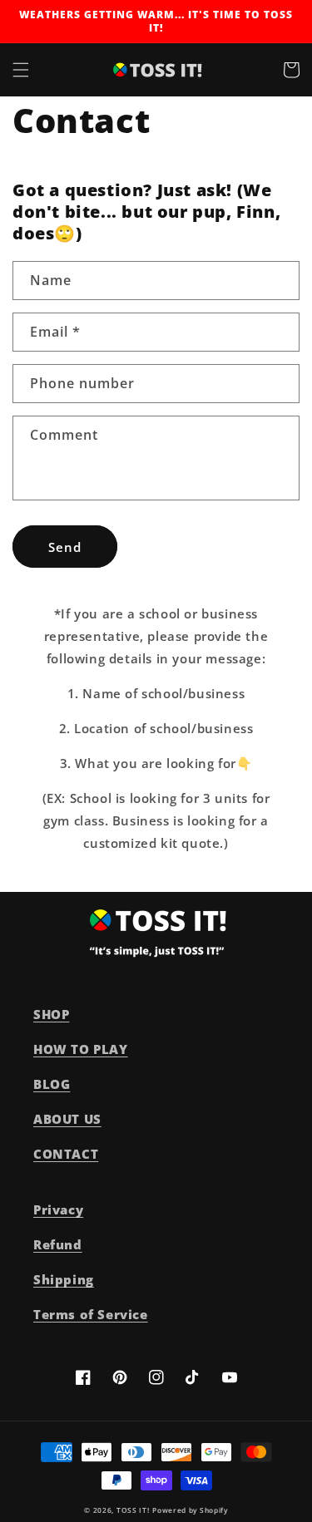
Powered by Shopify (190, 1510)
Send (65, 547)
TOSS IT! (133, 1510)
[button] (20, 70)
